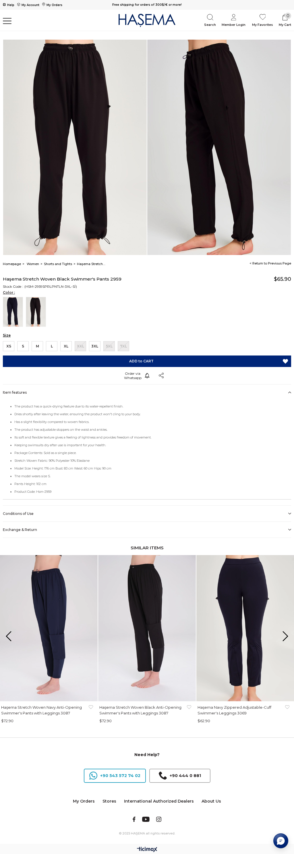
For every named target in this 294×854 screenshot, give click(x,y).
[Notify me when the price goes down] (147, 375)
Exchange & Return (20, 530)
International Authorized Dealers (159, 801)
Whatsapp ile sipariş (132, 375)
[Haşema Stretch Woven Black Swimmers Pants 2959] (37, 312)
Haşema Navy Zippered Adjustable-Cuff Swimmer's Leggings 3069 (234, 710)
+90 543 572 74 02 (120, 775)
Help (10, 5)
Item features (15, 392)
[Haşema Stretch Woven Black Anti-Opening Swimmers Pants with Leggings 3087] (147, 628)
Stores (109, 801)
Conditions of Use (18, 513)
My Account (30, 5)
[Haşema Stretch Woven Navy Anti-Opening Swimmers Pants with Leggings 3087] (49, 628)
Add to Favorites (91, 710)
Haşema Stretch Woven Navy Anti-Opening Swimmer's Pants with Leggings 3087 (41, 710)
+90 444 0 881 (185, 775)
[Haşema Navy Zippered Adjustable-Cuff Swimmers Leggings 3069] (245, 628)
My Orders (54, 5)
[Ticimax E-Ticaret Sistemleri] (147, 850)
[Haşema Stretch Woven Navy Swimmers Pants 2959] (14, 312)
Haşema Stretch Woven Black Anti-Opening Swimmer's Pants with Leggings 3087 (140, 710)
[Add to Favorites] (285, 361)
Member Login (233, 25)
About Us (211, 801)
